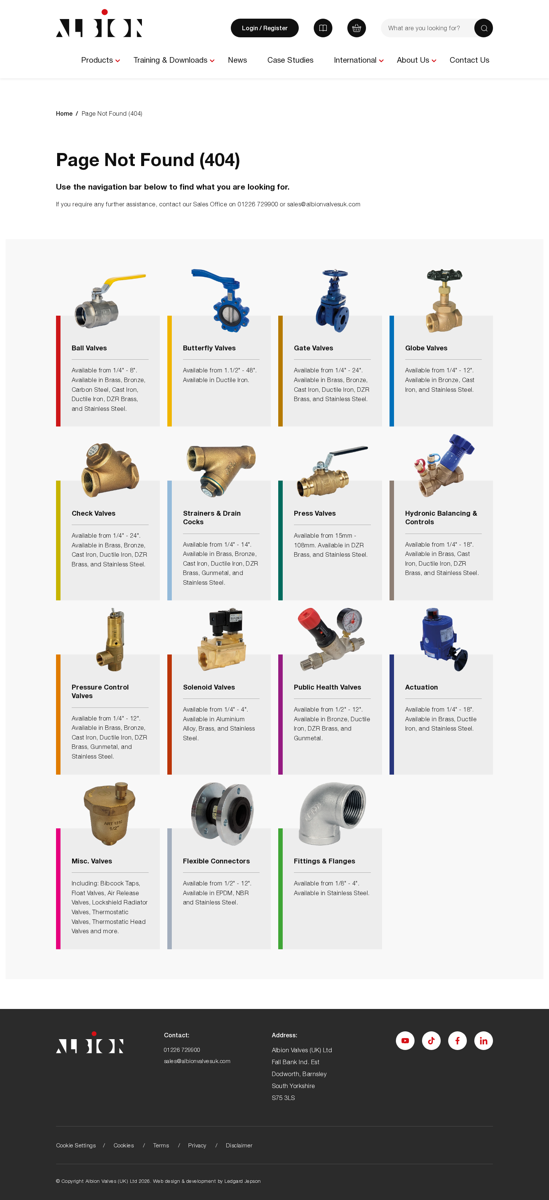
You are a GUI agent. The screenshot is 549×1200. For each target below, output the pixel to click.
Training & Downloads (170, 60)
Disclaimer (239, 1145)
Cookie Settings (76, 1145)
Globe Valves (426, 348)
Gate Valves (313, 348)
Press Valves (315, 513)
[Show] (117, 61)
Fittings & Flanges (324, 861)
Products (97, 60)
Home (64, 113)
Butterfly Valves (209, 348)
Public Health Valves (327, 687)
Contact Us (469, 60)
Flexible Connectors (216, 861)
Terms (161, 1145)
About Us (413, 60)
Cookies (124, 1145)
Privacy (197, 1145)
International (355, 60)
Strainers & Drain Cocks (212, 517)
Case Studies (290, 60)
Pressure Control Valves (100, 691)
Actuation (421, 687)
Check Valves (93, 513)
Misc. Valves (92, 861)
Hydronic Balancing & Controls (441, 517)
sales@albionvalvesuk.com (197, 1060)
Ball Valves (89, 348)
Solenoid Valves (209, 687)
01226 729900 (182, 1049)
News (237, 60)
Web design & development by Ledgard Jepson (207, 1181)
